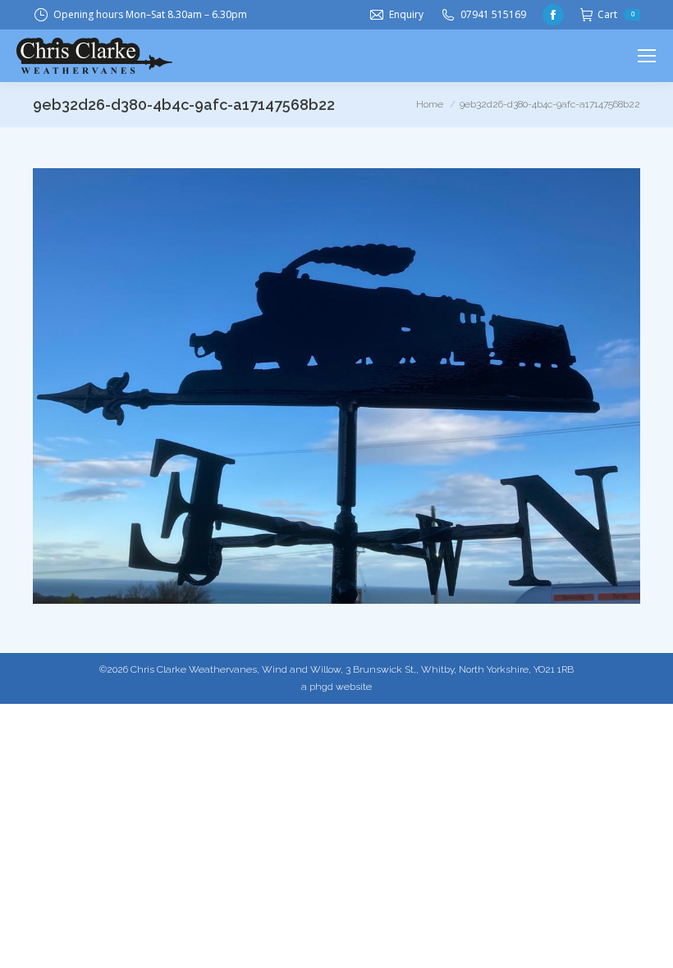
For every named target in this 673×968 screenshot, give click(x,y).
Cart (615, 14)
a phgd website (336, 686)
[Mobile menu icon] (647, 56)
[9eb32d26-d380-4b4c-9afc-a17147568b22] (336, 386)
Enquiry (406, 14)
